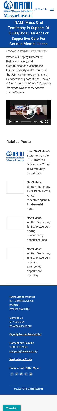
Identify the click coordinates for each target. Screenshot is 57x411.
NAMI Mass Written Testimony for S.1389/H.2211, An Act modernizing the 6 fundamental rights (39, 195)
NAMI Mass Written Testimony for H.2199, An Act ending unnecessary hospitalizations (38, 229)
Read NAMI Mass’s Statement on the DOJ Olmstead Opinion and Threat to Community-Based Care (39, 162)
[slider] (26, 121)
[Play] (10, 121)
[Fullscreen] (46, 121)
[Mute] (41, 121)
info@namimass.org (21, 326)
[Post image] (15, 156)
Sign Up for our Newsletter (26, 334)
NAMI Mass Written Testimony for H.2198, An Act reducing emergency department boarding (38, 262)
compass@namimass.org (24, 351)
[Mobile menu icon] (52, 9)
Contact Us (16, 317)
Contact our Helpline (22, 343)
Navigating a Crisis (21, 359)
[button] (28, 112)
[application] (28, 112)
